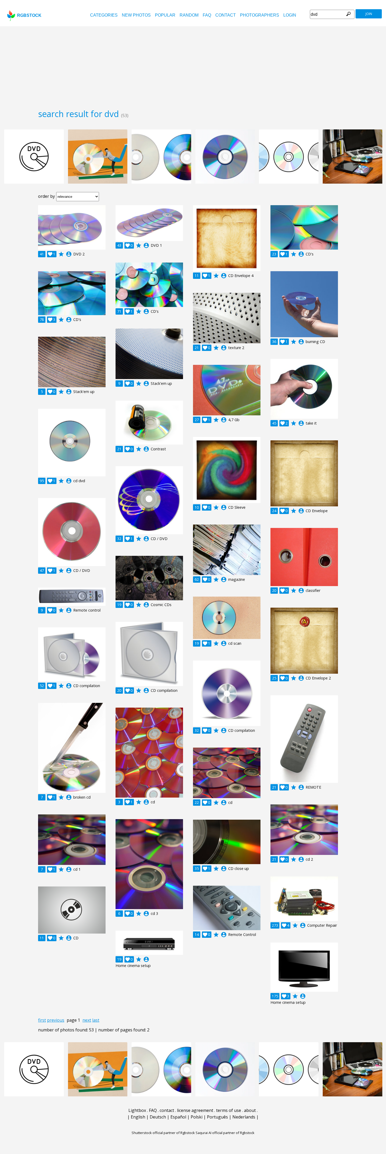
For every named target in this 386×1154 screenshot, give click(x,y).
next (86, 1020)
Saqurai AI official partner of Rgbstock (225, 1132)
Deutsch (158, 1117)
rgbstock (29, 15)
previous (55, 1020)
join (369, 14)
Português (217, 1117)
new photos (136, 15)
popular (165, 15)
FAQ (207, 15)
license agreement (195, 1110)
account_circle (69, 254)
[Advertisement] (193, 66)
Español (178, 1117)
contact (225, 15)
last (95, 1020)
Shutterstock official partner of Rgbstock (163, 1132)
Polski (196, 1117)
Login (289, 15)
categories (104, 15)
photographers (259, 15)
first (42, 1020)
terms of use (228, 1110)
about (250, 1110)
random (189, 15)
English (138, 1117)
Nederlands (243, 1117)
